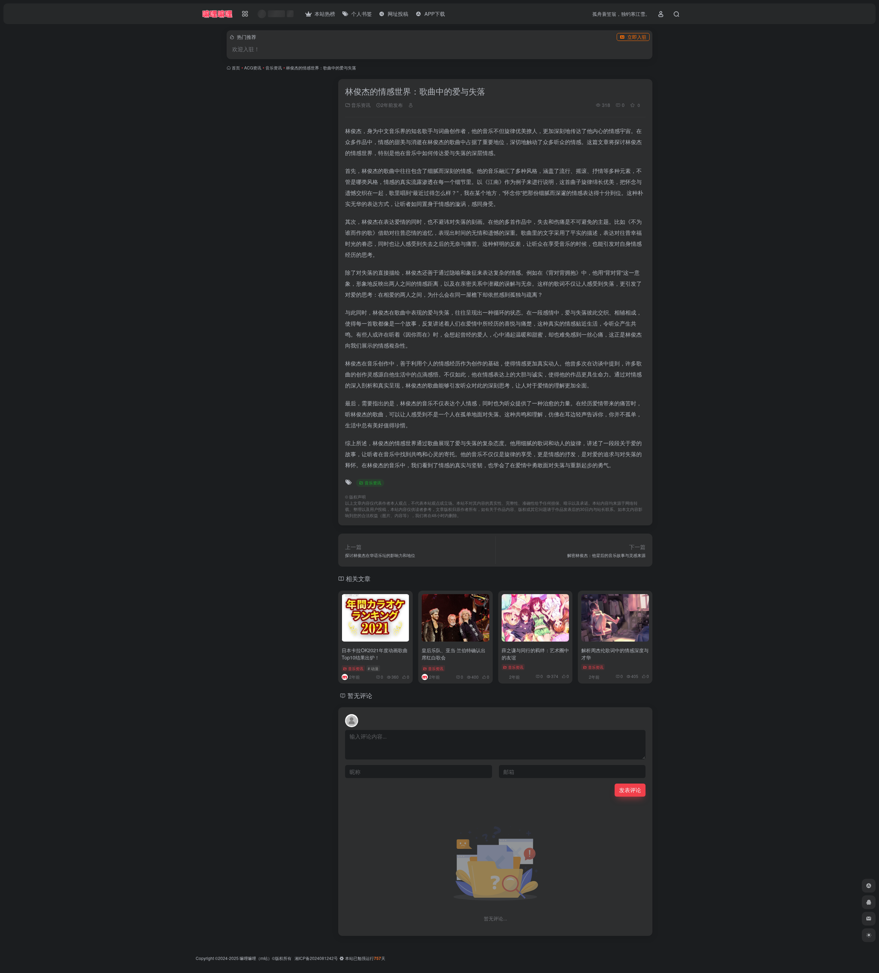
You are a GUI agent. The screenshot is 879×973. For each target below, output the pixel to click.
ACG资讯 (252, 67)
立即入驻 (637, 36)
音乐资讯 (273, 67)
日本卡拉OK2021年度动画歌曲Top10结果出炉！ (375, 654)
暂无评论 (359, 695)
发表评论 (630, 790)
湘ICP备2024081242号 (316, 958)
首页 (236, 67)
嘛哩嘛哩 (248, 958)
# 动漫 (373, 668)
